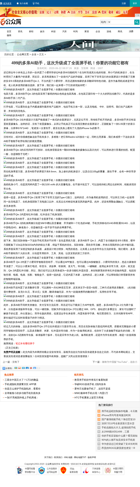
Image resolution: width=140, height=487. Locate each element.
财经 (31, 31)
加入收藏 (24, 3)
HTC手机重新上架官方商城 (88, 397)
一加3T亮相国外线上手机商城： (22, 397)
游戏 (109, 31)
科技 (53, 31)
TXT (84, 457)
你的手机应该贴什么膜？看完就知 (119, 435)
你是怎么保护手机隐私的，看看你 (22, 388)
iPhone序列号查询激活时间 (116, 415)
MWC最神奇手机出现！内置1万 (91, 393)
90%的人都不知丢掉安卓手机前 (118, 439)
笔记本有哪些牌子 (25, 343)
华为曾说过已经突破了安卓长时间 (119, 444)
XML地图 (68, 457)
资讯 (20, 31)
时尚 (75, 31)
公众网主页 (23, 54)
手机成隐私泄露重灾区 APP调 (20, 384)
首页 (9, 31)
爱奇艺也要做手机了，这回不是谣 (92, 388)
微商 (9, 35)
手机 (37, 3)
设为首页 (7, 3)
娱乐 (42, 31)
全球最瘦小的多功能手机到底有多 (22, 393)
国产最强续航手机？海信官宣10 (118, 419)
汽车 (64, 31)
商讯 (120, 31)
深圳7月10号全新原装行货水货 (118, 423)
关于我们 (48, 457)
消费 (131, 31)
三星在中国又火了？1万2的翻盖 (21, 379)
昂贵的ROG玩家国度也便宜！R (118, 448)
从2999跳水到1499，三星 (115, 431)
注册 (124, 3)
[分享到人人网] (27, 367)
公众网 (48, 464)
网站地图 (78, 457)
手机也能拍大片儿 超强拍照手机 (119, 427)
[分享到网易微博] (31, 367)
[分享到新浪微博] (19, 367)
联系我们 (58, 457)
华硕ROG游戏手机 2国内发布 (90, 384)
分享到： (10, 368)
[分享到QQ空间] (16, 367)
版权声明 (92, 457)
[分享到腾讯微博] (23, 367)
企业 (98, 31)
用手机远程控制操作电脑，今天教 (119, 411)
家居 (87, 31)
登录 (135, 3)
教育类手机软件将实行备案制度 (91, 379)
